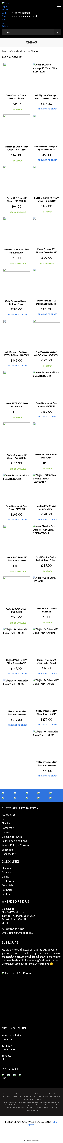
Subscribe (7, 849)
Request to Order (47, 109)
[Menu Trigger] (59, 5)
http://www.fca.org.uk (31, 1110)
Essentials (7, 885)
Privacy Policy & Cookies (15, 845)
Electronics (8, 881)
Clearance (7, 868)
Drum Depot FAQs (12, 836)
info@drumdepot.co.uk (21, 932)
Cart (4, 819)
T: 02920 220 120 (21, 13)
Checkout (7, 823)
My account (8, 814)
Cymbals (14, 51)
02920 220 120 (15, 929)
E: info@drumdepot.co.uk (24, 16)
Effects (25, 51)
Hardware (7, 889)
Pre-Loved (7, 894)
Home (5, 51)
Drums (5, 876)
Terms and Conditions (14, 840)
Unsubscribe (9, 853)
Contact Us (8, 827)
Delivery (6, 832)
